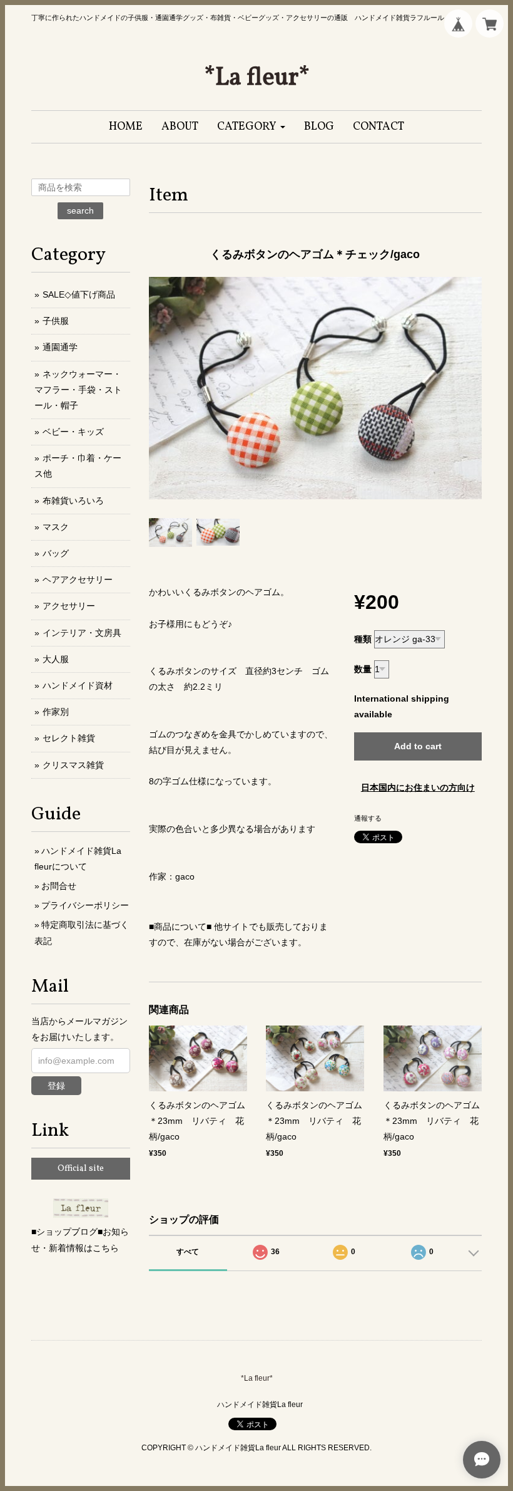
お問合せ (58, 886)
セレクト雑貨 (69, 738)
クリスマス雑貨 (73, 765)
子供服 (56, 321)
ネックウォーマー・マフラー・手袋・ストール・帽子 (78, 389)
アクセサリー (69, 606)
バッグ (56, 553)
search (80, 210)
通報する (368, 818)
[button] (251, 127)
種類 (363, 639)
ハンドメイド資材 (78, 685)
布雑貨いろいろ (73, 501)
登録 (56, 1086)
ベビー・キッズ (73, 432)
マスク (56, 527)
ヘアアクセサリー (78, 579)
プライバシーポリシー (85, 905)
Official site (81, 1169)
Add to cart (418, 746)
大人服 (56, 659)
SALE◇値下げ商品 (79, 294)
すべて (187, 1251)
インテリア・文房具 (82, 633)
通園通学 (60, 347)
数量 (363, 669)
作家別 (56, 712)
